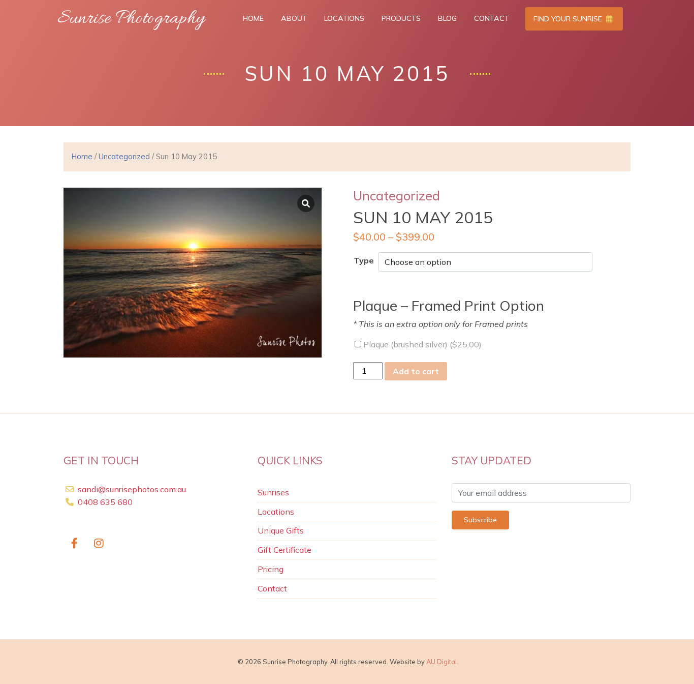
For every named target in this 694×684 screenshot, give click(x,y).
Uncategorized (124, 156)
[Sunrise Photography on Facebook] (74, 544)
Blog (447, 18)
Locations (344, 18)
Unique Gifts (281, 530)
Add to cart (416, 371)
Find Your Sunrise (568, 18)
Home (253, 18)
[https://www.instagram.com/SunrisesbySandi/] (99, 544)
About (294, 18)
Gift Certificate (284, 550)
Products (401, 18)
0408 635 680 (104, 502)
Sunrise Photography (131, 19)
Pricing (270, 569)
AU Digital (441, 662)
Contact (491, 18)
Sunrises (273, 492)
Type (364, 260)
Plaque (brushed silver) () (421, 344)
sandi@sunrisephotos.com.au (132, 489)
